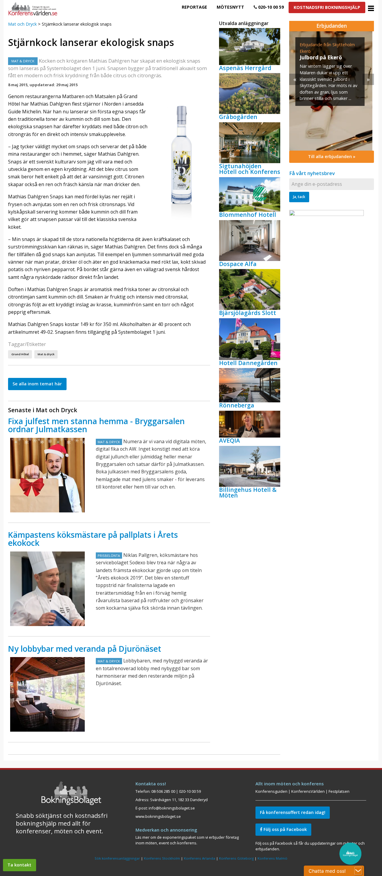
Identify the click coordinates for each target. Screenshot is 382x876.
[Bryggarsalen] (47, 475)
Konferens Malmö (272, 858)
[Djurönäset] (47, 694)
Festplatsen (339, 791)
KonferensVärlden (308, 791)
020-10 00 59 (270, 7)
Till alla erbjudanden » (331, 156)
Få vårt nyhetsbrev (312, 173)
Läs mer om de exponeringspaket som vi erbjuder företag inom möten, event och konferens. (187, 840)
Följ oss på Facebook (284, 829)
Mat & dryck (46, 354)
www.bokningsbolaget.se (158, 816)
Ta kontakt (19, 865)
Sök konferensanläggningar (117, 858)
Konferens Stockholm (162, 858)
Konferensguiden (271, 791)
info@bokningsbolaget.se (172, 808)
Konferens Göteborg (236, 858)
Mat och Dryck (22, 24)
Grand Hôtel (20, 354)
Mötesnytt (230, 7)
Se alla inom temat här (37, 384)
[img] (331, 91)
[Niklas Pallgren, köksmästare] (47, 588)
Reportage (194, 7)
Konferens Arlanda (199, 858)
